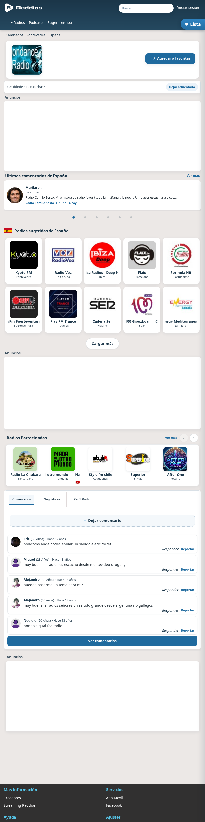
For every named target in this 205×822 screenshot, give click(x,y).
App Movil (114, 797)
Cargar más (103, 343)
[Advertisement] (102, 136)
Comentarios (21, 499)
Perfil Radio (82, 499)
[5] (119, 217)
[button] (171, 58)
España (54, 35)
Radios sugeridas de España (41, 231)
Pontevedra (36, 35)
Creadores (12, 797)
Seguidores (52, 499)
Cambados (15, 35)
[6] (131, 217)
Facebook (114, 805)
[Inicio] (23, 7)
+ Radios (18, 22)
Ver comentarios (102, 640)
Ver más (193, 175)
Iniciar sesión (188, 7)
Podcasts (36, 22)
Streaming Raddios (20, 805)
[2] (85, 217)
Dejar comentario (182, 87)
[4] (108, 217)
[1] (73, 217)
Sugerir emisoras (62, 22)
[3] (96, 217)
